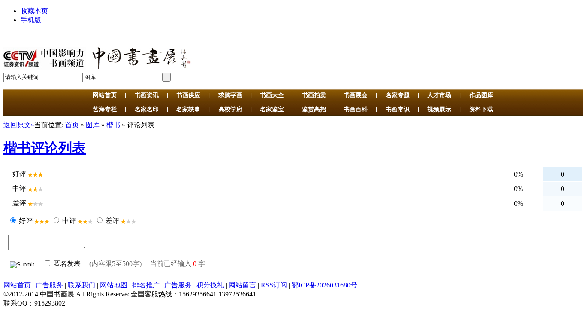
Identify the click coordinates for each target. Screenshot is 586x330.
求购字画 (230, 95)
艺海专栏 (105, 109)
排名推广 (146, 285)
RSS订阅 (274, 285)
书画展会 (356, 95)
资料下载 (481, 109)
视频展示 (439, 109)
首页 (72, 124)
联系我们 (81, 285)
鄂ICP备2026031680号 (324, 285)
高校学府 (230, 109)
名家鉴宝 (272, 109)
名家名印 (147, 109)
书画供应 (188, 95)
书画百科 (356, 109)
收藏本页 (34, 11)
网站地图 (113, 285)
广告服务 (49, 285)
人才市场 (439, 95)
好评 (25, 220)
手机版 (31, 20)
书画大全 (272, 95)
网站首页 (105, 95)
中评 (69, 220)
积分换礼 (210, 285)
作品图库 (481, 95)
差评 (112, 220)
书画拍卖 (314, 95)
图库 (93, 124)
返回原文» (18, 124)
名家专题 (398, 95)
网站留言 (242, 285)
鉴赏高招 (314, 109)
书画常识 (398, 109)
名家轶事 (188, 109)
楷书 (113, 124)
